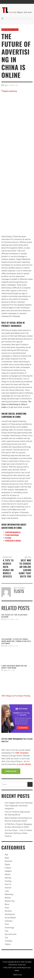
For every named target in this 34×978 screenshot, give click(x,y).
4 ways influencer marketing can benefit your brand (14, 667)
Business (8, 861)
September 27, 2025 (13, 619)
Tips (6, 931)
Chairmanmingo (12, 535)
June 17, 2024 (11, 670)
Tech (7, 924)
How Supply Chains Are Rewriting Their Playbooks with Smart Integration (18, 806)
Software (8, 921)
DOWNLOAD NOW (10, 771)
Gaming (8, 878)
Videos (8, 944)
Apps (7, 858)
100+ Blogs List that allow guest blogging (14, 616)
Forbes (8, 538)
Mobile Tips (10, 901)
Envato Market (25, 764)
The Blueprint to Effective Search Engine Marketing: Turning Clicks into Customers (16, 641)
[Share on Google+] (28, 85)
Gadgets (8, 871)
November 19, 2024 (13, 646)
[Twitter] (27, 2)
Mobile (8, 898)
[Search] (3, 2)
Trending (8, 941)
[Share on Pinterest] (31, 85)
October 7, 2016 (14, 85)
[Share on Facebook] (21, 85)
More (7, 904)
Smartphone (10, 914)
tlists (5, 619)
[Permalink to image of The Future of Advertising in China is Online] (17, 161)
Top (6, 937)
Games (7, 874)
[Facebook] (23, 2)
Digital (7, 864)
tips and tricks (10, 934)
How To (8, 884)
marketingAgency (13, 532)
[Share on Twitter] (25, 85)
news (7, 907)
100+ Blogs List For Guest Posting (15, 696)
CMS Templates (22, 753)
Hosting (8, 881)
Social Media (14, 29)
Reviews (8, 911)
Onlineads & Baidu (13, 541)
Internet (8, 888)
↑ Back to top (17, 975)
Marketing (5, 29)
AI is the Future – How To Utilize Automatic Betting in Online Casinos (18, 833)
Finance (8, 868)
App (6, 854)
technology (9, 927)
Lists (7, 891)
